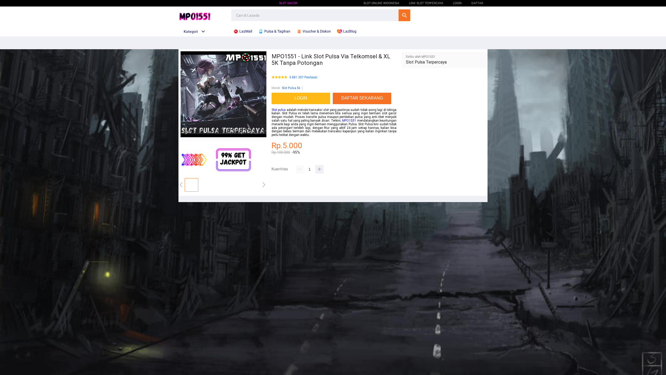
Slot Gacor (288, 3)
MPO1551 (349, 120)
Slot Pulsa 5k (291, 88)
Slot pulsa (279, 110)
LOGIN (457, 3)
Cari (404, 15)
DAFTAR (477, 3)
